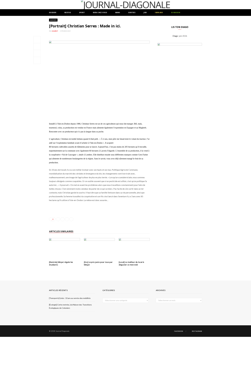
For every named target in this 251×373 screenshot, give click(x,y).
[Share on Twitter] (36, 46)
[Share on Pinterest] (71, 219)
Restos (67, 12)
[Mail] (36, 60)
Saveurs (53, 20)
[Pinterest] (36, 53)
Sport (82, 12)
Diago (176, 36)
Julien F (55, 31)
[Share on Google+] (67, 219)
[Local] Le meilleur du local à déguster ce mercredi (131, 263)
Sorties (131, 12)
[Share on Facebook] (36, 39)
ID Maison (175, 12)
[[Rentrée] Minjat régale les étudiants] (64, 248)
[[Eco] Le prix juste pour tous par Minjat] (99, 248)
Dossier (52, 12)
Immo (117, 12)
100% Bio (159, 12)
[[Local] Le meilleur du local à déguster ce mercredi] (134, 248)
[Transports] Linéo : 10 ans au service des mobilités (70, 298)
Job (145, 12)
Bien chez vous (100, 12)
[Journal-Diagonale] (125, 4)
